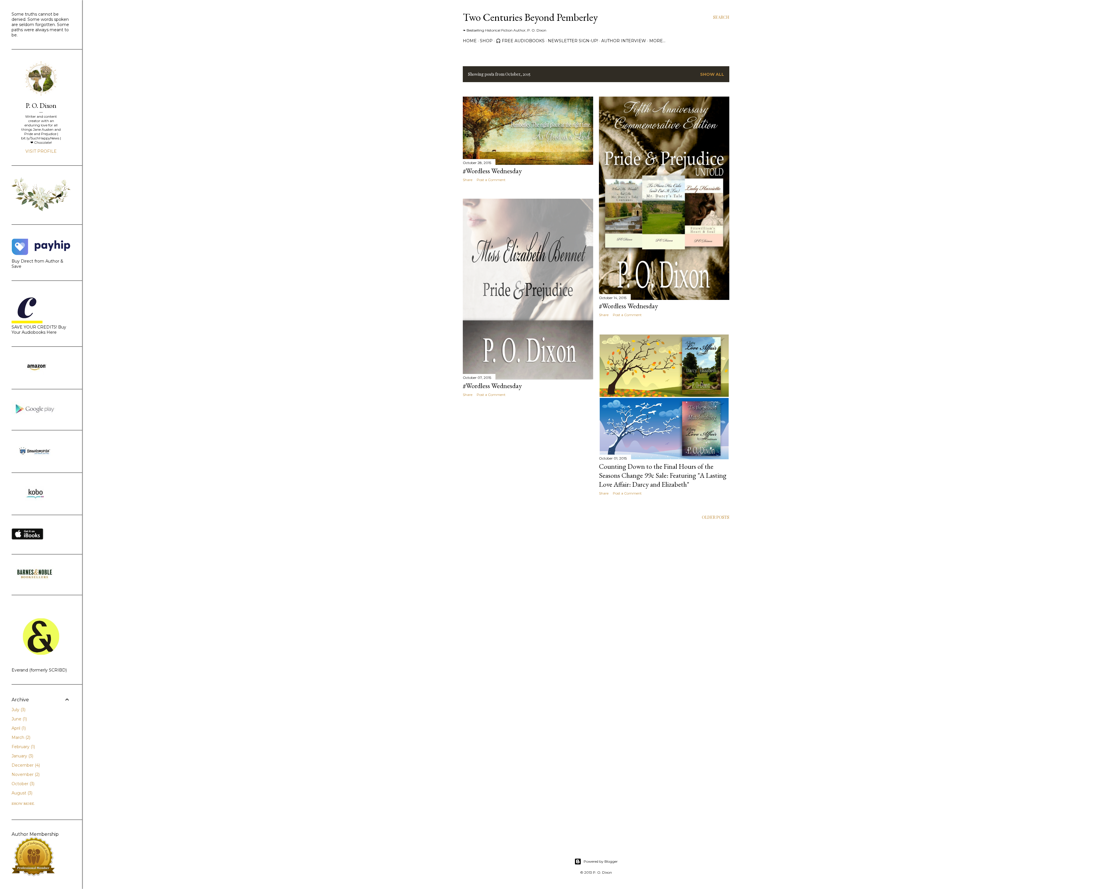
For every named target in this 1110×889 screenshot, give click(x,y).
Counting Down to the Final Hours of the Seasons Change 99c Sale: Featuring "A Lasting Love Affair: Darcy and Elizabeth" (662, 475)
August (21, 793)
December (25, 765)
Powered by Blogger (601, 861)
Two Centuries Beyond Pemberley (530, 17)
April (18, 728)
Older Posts (715, 517)
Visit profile (41, 151)
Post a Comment (491, 180)
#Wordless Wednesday (492, 170)
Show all (712, 74)
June (19, 719)
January (22, 756)
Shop (486, 40)
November (25, 774)
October (22, 783)
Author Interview (623, 40)
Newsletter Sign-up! (573, 40)
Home (470, 40)
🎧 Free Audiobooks (520, 40)
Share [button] (467, 180)
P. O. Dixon (41, 105)
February (23, 746)
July (18, 709)
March (20, 737)
